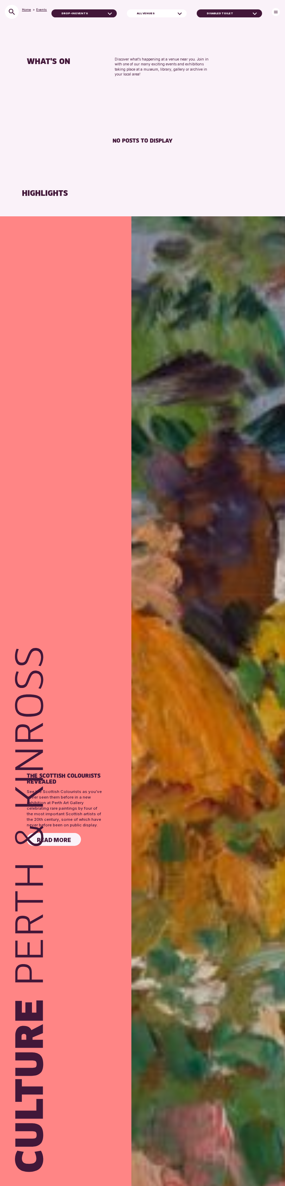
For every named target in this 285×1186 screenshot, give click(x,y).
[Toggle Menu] (276, 12)
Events (41, 9)
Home (26, 9)
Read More (54, 839)
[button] (110, 13)
